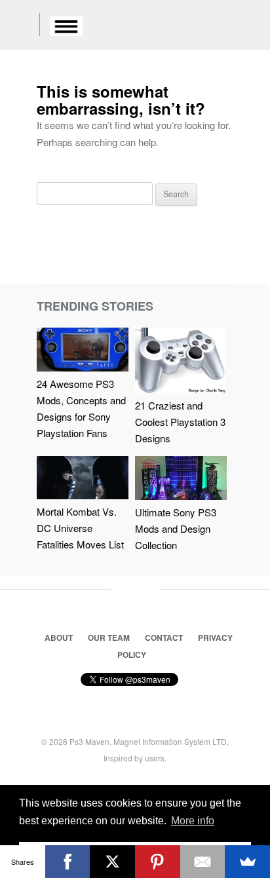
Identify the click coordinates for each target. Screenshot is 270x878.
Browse (66, 26)
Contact (164, 637)
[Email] (202, 861)
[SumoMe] (247, 861)
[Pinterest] (157, 861)
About (59, 637)
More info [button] (192, 820)
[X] (112, 861)
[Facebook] (67, 861)
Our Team (109, 637)
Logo (20, 26)
